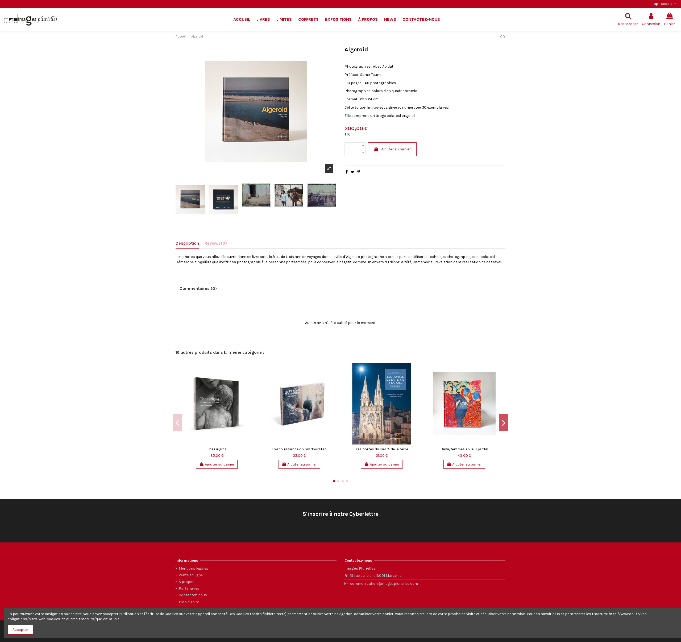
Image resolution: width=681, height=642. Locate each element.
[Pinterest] (358, 172)
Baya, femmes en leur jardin (464, 449)
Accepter (20, 629)
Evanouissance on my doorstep (299, 449)
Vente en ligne (191, 575)
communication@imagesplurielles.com (384, 583)
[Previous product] (501, 37)
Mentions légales (193, 568)
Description (187, 243)
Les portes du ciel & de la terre (382, 449)
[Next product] (504, 37)
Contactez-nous (193, 595)
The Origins (217, 449)
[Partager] (347, 172)
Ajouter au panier (396, 149)
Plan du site (189, 602)
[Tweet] (352, 172)
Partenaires (189, 588)
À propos (186, 581)
